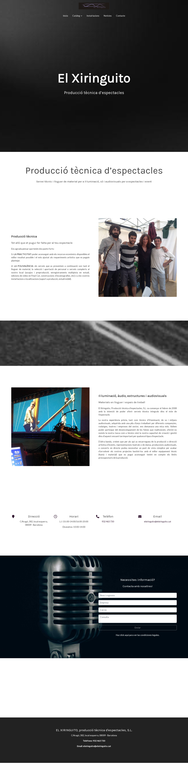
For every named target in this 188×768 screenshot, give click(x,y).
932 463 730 (108, 521)
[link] (94, 6)
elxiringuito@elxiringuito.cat (157, 521)
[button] (77, 15)
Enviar (138, 627)
